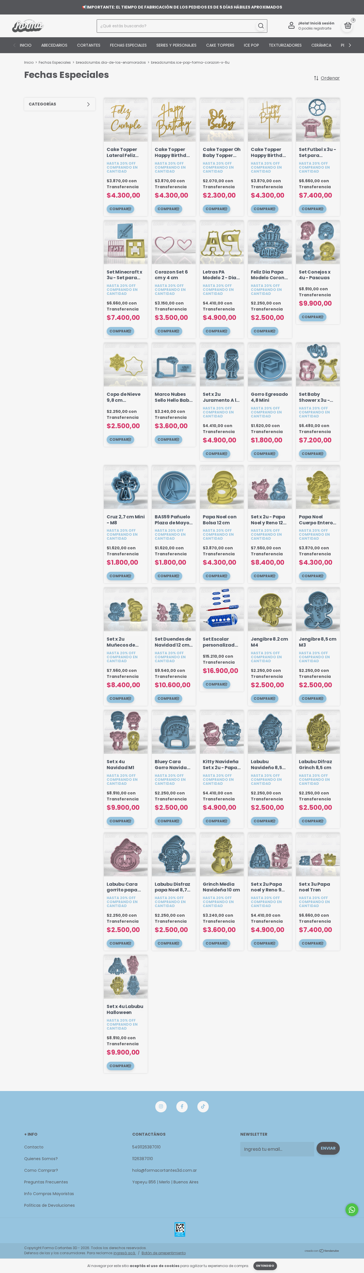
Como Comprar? (41, 1170)
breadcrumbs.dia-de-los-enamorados (111, 62)
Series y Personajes (176, 45)
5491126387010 (146, 1147)
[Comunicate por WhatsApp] (352, 1209)
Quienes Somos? (41, 1159)
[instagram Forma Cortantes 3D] (161, 1106)
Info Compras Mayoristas (49, 1194)
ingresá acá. (124, 1253)
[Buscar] (260, 26)
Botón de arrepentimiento (164, 1253)
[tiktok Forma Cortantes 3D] (203, 1106)
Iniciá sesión (322, 23)
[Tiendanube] (322, 1251)
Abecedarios (54, 45)
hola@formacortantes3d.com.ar (164, 1170)
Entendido (265, 1266)
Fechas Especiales (128, 45)
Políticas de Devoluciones (49, 1205)
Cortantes (88, 45)
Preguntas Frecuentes (46, 1182)
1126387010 (142, 1159)
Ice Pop (251, 45)
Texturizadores (285, 45)
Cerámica (321, 45)
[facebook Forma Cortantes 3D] (182, 1106)
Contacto (34, 1147)
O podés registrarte (314, 28)
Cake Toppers (220, 45)
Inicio (26, 45)
